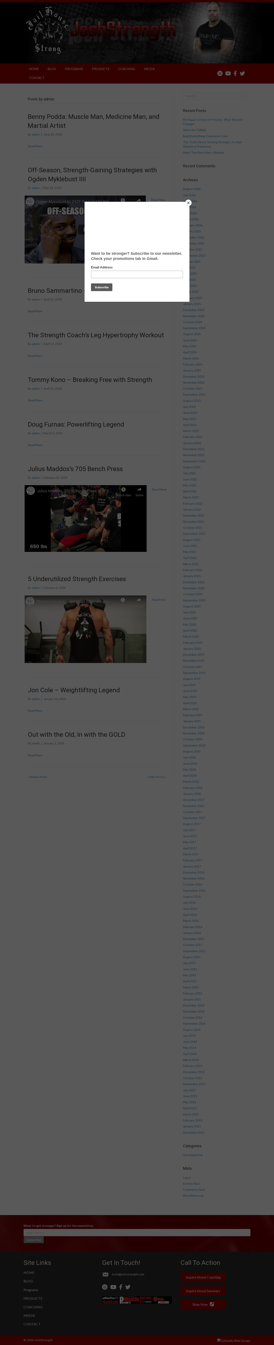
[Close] (188, 203)
